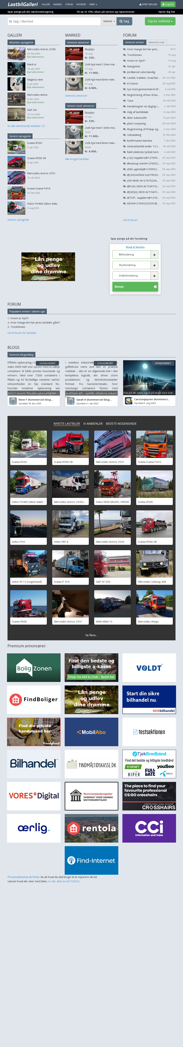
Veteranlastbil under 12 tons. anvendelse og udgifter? (143, 146)
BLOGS (13, 347)
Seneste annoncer (78, 42)
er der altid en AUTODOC (64, 881)
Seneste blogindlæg (21, 354)
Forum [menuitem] (69, 4)
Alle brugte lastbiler (77, 159)
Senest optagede (20, 136)
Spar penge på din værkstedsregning (30, 11)
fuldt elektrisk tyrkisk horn (143, 152)
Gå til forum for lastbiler (22, 333)
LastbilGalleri (22, 4)
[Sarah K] (71, 401)
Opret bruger (149, 4)
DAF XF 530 (103, 581)
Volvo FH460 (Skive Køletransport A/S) (36, 502)
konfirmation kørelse (139, 140)
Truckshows (134, 55)
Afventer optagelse (21, 42)
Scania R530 (19, 462)
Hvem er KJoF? (136, 60)
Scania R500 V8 (147, 541)
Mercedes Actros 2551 (110, 462)
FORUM (130, 35)
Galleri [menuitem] (46, 4)
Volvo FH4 (18, 541)
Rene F (23, 399)
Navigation (133, 66)
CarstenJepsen (143, 399)
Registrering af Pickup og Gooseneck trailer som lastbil (143, 129)
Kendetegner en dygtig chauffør (143, 106)
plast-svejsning (136, 123)
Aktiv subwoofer (137, 117)
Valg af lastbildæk (137, 112)
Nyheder (81, 4)
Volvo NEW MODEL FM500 (112, 502)
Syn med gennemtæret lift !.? (143, 89)
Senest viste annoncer (80, 105)
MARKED (72, 35)
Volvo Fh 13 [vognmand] (27, 581)
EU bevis (132, 83)
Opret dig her (166, 11)
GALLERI (15, 35)
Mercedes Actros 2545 (110, 541)
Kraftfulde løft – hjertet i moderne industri (91, 393)
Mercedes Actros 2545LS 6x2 (72, 502)
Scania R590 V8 (63, 462)
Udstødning (134, 135)
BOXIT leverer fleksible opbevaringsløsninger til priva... (41, 393)
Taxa (130, 100)
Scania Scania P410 (149, 462)
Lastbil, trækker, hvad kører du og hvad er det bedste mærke (143, 77)
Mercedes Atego (148, 621)
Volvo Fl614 (61, 541)
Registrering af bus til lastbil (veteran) (143, 95)
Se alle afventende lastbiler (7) (26, 126)
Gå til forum (130, 220)
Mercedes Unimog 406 (152, 581)
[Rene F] (13, 401)
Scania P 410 (62, 581)
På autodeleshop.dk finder (24, 877)
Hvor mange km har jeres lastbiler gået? (143, 49)
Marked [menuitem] (57, 4)
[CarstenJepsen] (128, 401)
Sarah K (81, 399)
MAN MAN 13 (104, 621)
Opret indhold (159, 21)
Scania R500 (145, 502)
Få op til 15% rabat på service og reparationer (106, 11)
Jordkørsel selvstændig (141, 72)
